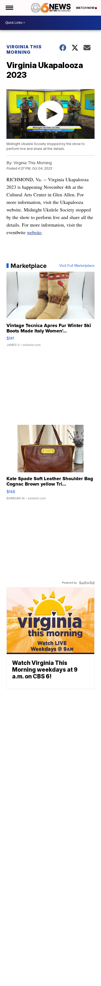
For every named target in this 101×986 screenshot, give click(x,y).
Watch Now (85, 7)
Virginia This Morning (24, 49)
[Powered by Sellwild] (87, 583)
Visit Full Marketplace (77, 266)
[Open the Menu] (9, 7)
